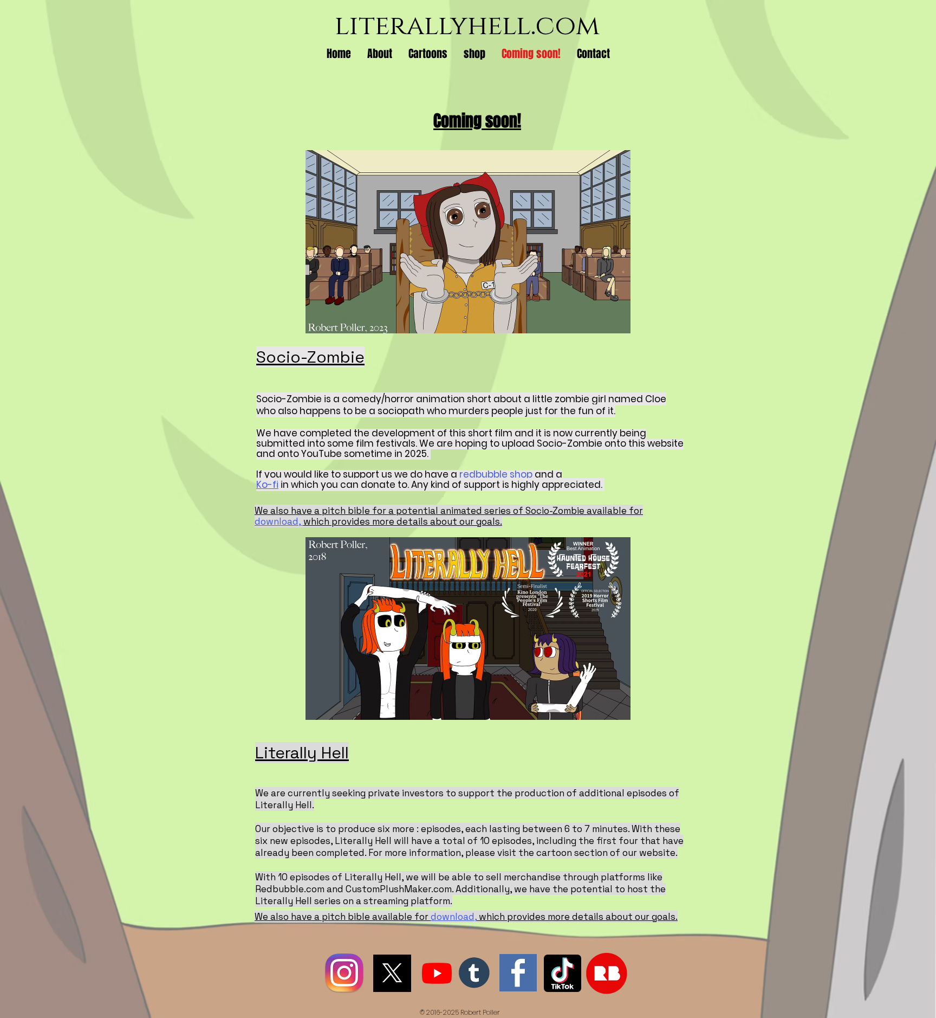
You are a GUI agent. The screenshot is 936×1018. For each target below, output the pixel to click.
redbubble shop (495, 474)
